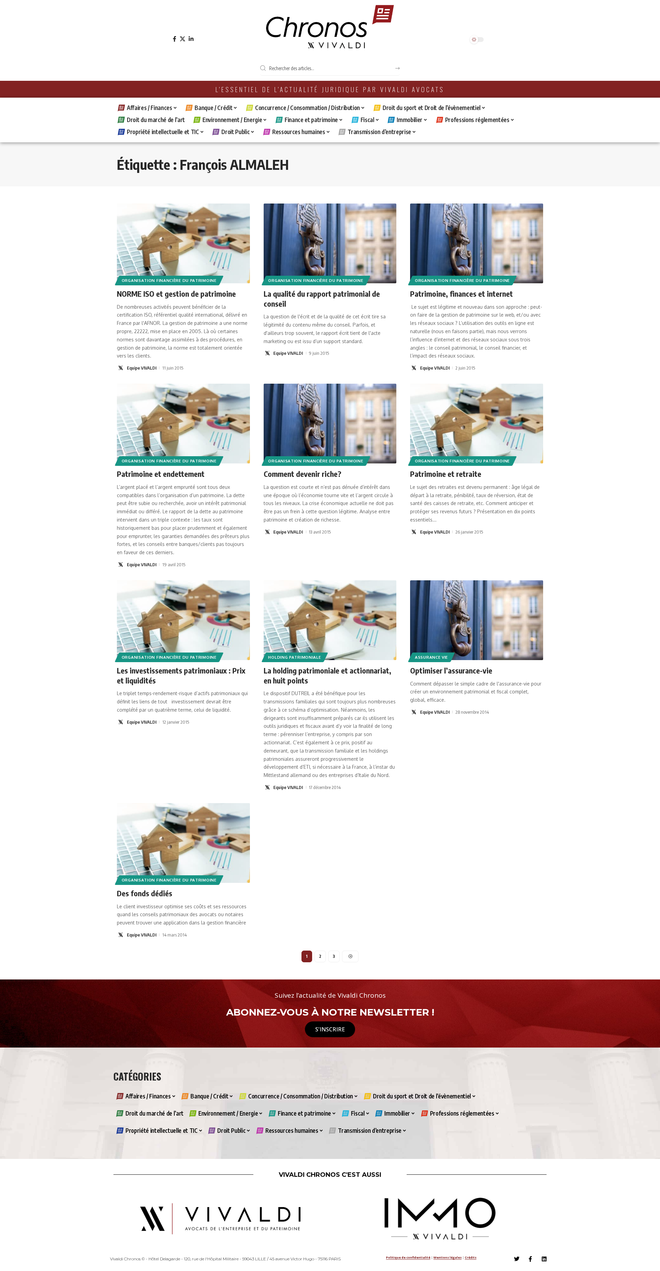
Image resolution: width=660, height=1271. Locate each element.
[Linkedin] (544, 1259)
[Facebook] (174, 39)
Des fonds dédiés (144, 893)
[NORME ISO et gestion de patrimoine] (183, 243)
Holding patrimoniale (294, 657)
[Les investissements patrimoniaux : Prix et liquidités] (183, 620)
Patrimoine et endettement (161, 474)
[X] (182, 39)
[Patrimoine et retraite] (476, 423)
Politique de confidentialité (408, 1257)
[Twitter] (516, 1259)
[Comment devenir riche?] (330, 423)
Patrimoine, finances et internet (461, 293)
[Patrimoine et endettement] (183, 423)
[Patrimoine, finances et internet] (476, 243)
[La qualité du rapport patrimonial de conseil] (330, 243)
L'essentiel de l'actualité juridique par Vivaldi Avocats (330, 89)
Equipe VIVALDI (141, 368)
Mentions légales (447, 1257)
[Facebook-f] (530, 1259)
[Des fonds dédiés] (183, 843)
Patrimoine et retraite (445, 474)
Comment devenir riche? (302, 474)
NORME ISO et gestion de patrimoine (176, 293)
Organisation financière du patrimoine (169, 280)
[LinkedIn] (191, 39)
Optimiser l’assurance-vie (451, 670)
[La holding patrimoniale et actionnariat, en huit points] (330, 620)
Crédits (470, 1257)
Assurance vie (431, 657)
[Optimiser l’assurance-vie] (476, 620)
